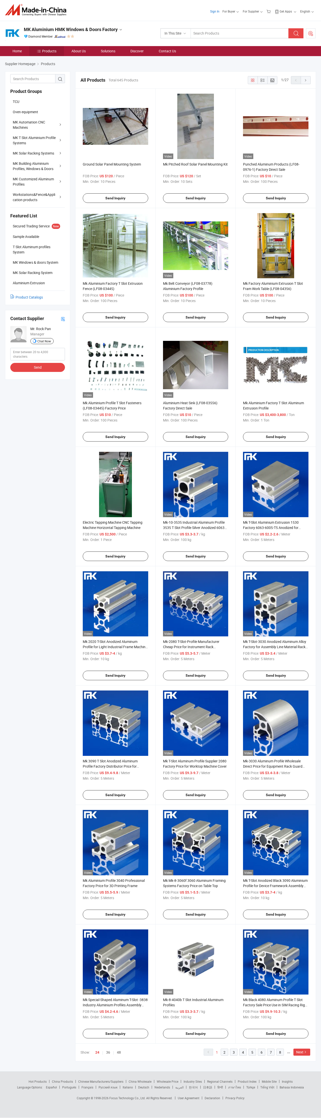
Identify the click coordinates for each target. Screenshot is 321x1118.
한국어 (193, 1087)
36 (108, 1052)
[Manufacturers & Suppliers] (37, 10)
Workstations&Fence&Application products (34, 197)
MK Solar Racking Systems (33, 153)
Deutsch (143, 1087)
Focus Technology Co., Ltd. (127, 1098)
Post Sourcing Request (310, 33)
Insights (287, 1081)
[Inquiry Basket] (269, 11)
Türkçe (250, 1087)
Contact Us (167, 51)
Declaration (212, 1098)
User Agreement (188, 1098)
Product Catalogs (29, 297)
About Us (78, 51)
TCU (16, 101)
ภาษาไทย (234, 1087)
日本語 (207, 1087)
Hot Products (38, 1081)
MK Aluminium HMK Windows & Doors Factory (71, 29)
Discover (137, 51)
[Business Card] (63, 318)
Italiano (128, 1087)
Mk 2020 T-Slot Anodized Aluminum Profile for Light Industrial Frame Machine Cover (115, 646)
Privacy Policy (235, 1098)
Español (51, 1087)
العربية (179, 1087)
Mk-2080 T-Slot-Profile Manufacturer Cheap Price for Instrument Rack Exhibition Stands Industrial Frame (191, 646)
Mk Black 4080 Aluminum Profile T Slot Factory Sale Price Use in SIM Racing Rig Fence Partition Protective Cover (274, 1005)
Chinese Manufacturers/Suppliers (100, 1081)
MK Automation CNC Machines (29, 125)
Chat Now (44, 341)
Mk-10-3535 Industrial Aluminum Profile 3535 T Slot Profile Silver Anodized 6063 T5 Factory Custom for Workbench (194, 527)
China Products (62, 1081)
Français (87, 1087)
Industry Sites (193, 1081)
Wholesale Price (167, 1081)
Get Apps (286, 11)
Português (69, 1087)
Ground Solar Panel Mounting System (112, 164)
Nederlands (162, 1087)
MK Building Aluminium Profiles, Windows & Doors (33, 166)
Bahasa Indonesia (292, 1087)
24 (97, 1052)
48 (119, 1052)
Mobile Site (269, 1081)
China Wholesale (140, 1081)
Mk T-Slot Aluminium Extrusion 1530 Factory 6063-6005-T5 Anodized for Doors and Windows (271, 527)
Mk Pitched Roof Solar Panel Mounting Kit (195, 164)
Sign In (214, 11)
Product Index (247, 1081)
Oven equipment (25, 111)
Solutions (108, 51)
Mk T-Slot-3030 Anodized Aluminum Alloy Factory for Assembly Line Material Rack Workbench (274, 646)
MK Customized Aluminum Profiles (33, 182)
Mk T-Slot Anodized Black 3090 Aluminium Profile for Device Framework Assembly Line (275, 885)
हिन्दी (220, 1087)
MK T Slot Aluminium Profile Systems (34, 140)
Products (49, 51)
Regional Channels (219, 1081)
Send (38, 367)
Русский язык (108, 1087)
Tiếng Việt (267, 1087)
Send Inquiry (115, 198)
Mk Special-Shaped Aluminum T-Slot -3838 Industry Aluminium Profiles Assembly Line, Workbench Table (115, 1005)
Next (299, 1052)
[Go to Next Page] (305, 80)
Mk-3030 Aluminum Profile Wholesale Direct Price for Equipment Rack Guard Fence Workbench (272, 766)
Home (17, 51)
